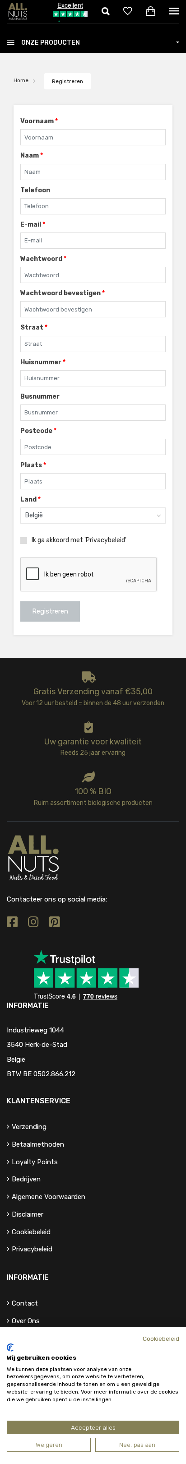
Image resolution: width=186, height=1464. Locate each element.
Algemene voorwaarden (48, 1197)
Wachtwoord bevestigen (62, 293)
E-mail (32, 224)
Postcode (38, 431)
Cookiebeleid (31, 1232)
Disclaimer (27, 1214)
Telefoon (35, 190)
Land (30, 499)
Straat (33, 327)
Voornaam (39, 121)
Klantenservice (38, 1101)
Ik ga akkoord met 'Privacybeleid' (79, 540)
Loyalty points (35, 1162)
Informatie (28, 1277)
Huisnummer (42, 362)
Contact (25, 1303)
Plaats (33, 465)
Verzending (29, 1127)
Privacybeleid (32, 1249)
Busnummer (40, 396)
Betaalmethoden (38, 1144)
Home (21, 80)
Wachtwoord (43, 259)
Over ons (26, 1321)
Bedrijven (26, 1179)
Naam (31, 155)
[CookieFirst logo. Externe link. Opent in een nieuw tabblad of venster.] (10, 1347)
